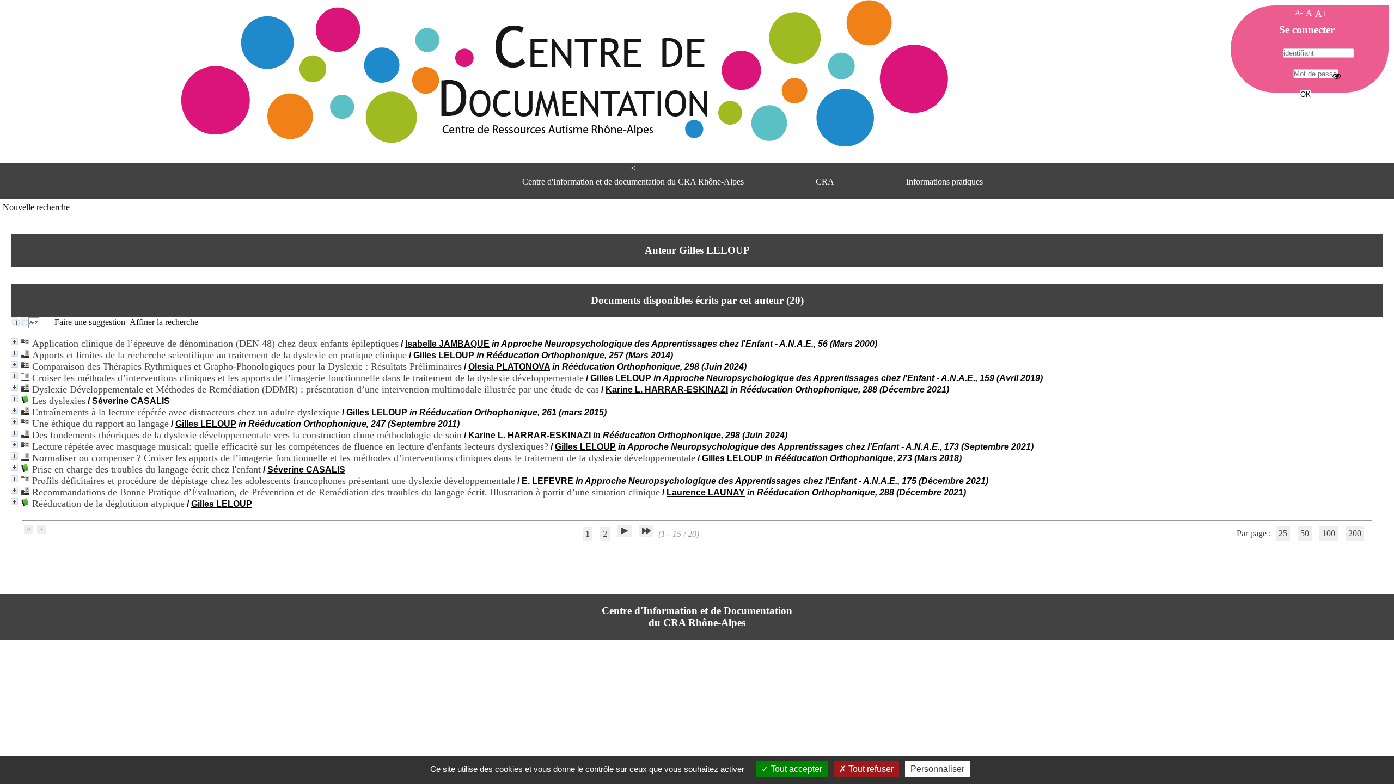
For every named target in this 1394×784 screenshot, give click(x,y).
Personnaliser (937, 769)
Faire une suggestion (89, 322)
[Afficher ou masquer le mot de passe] (1336, 75)
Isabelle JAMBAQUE (447, 343)
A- (1299, 12)
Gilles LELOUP (443, 355)
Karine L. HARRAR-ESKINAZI (667, 389)
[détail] (14, 341)
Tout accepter (795, 769)
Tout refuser (870, 769)
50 (1304, 533)
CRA (825, 181)
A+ (1321, 13)
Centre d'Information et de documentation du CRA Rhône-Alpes (633, 181)
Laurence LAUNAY (706, 492)
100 (1328, 533)
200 (1354, 533)
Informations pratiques (944, 181)
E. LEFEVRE (547, 481)
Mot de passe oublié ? (1304, 114)
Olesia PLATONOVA (509, 366)
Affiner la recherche (164, 322)
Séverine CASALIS (131, 401)
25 (1283, 533)
